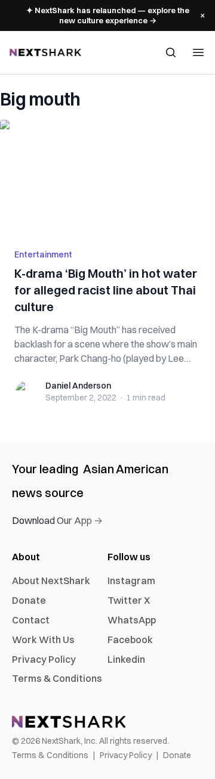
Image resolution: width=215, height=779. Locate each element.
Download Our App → (57, 520)
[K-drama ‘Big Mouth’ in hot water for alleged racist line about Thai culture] (107, 177)
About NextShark (51, 580)
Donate (29, 600)
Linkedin (126, 659)
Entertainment (43, 254)
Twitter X (129, 600)
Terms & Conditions (57, 678)
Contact (31, 620)
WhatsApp (132, 620)
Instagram (131, 580)
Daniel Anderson (78, 385)
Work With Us (43, 639)
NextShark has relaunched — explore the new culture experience (107, 15)
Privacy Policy (44, 659)
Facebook (130, 639)
